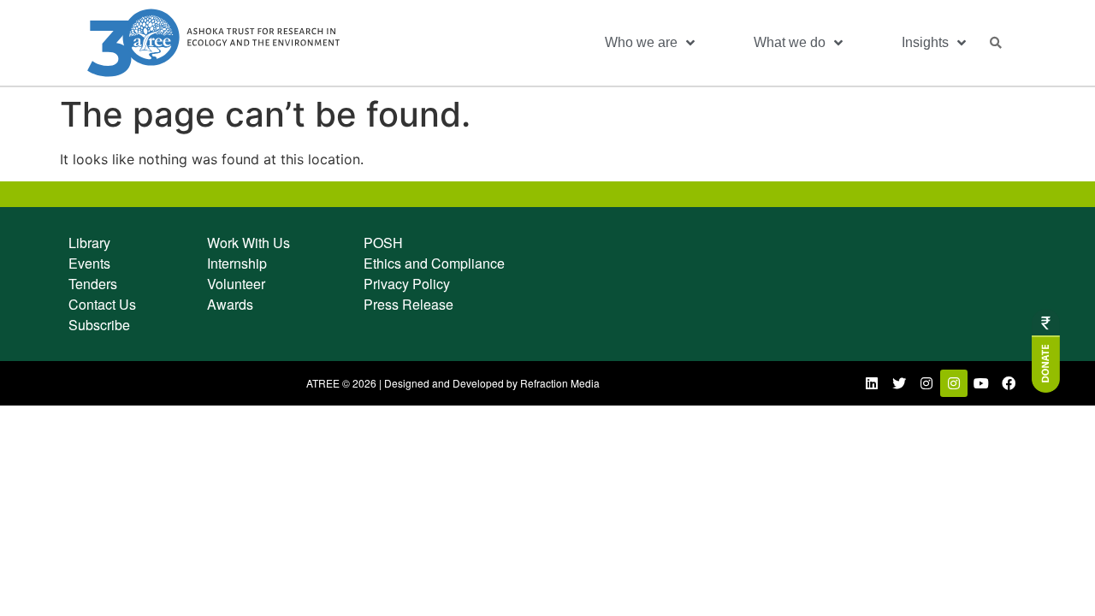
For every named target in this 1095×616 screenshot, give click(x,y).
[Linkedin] (871, 383)
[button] (996, 43)
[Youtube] (981, 383)
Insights (925, 42)
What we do (790, 42)
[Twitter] (899, 383)
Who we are (641, 42)
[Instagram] (926, 383)
